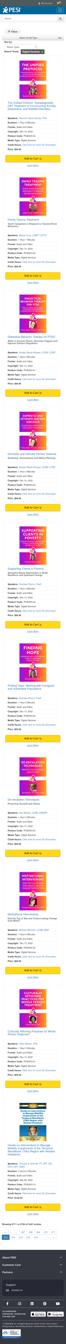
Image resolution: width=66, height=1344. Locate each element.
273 (13, 1237)
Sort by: (8, 41)
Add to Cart (31, 158)
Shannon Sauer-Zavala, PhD (33, 118)
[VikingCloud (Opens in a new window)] (11, 1334)
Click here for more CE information (39, 144)
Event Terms (52, 1323)
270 (46, 1232)
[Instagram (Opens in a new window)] (19, 1303)
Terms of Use (39, 1323)
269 (38, 1232)
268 (31, 1232)
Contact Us (17, 1290)
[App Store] (38, 1314)
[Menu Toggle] (60, 10)
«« (5, 1232)
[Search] (60, 18)
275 (28, 1237)
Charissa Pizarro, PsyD (30, 584)
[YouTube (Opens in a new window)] (57, 1303)
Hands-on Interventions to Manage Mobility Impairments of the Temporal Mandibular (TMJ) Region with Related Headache (31, 1149)
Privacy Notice (8, 1326)
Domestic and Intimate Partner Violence (32, 454)
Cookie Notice (40, 1326)
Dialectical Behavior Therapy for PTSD (31, 337)
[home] (11, 10)
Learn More (33, 165)
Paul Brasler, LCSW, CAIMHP (33, 812)
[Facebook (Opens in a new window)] (7, 1303)
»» (53, 1237)
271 (53, 1232)
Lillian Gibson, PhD (28, 1043)
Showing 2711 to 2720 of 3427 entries (21, 1224)
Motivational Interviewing (23, 914)
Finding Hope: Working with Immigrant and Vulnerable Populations (31, 686)
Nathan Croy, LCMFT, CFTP (32, 235)
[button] (42, 51)
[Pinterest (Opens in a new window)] (44, 1303)
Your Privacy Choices (24, 1326)
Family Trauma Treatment (23, 219)
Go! (60, 37)
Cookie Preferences (55, 1326)
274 (21, 1237)
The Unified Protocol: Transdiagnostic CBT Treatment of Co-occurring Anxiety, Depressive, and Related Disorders (32, 106)
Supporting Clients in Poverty (26, 568)
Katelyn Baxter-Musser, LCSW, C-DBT (37, 352)
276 (36, 1237)
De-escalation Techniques (23, 799)
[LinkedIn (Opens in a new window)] (32, 1303)
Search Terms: (11, 51)
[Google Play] (55, 1314)
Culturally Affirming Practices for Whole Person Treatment (32, 1032)
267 (23, 1232)
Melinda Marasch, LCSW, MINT (34, 929)
